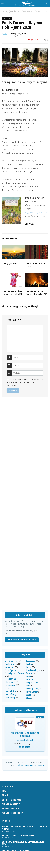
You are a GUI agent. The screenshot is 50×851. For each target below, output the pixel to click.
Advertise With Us (11, 808)
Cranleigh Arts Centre (14, 673)
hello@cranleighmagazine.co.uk (30, 765)
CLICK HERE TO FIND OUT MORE (21, 639)
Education (9, 682)
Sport (28, 694)
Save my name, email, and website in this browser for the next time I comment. (25, 382)
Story (28, 697)
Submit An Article (11, 804)
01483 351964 (25, 747)
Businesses (9, 667)
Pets (28, 685)
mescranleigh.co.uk (25, 740)
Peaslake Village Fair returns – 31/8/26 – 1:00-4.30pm (24, 828)
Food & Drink (10, 691)
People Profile (32, 682)
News (28, 676)
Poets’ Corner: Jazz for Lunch (35, 264)
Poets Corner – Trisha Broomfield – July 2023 (12, 292)
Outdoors (30, 679)
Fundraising (10, 697)
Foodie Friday (10, 694)
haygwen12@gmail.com (35, 212)
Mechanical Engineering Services (25, 734)
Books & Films (11, 664)
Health (29, 664)
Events (7, 688)
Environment (10, 685)
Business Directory (11, 799)
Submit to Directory (12, 813)
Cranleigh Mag (11, 678)
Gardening (30, 660)
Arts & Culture (11, 660)
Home (4, 11)
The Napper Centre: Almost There (18, 835)
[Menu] (3, 3)
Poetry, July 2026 (9, 263)
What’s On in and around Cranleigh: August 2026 (24, 843)
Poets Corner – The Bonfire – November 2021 (36, 292)
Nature (29, 673)
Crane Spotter (11, 670)
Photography (32, 688)
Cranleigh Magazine (17, 33)
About (5, 795)
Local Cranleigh (33, 670)
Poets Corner (14, 11)
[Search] (46, 3)
